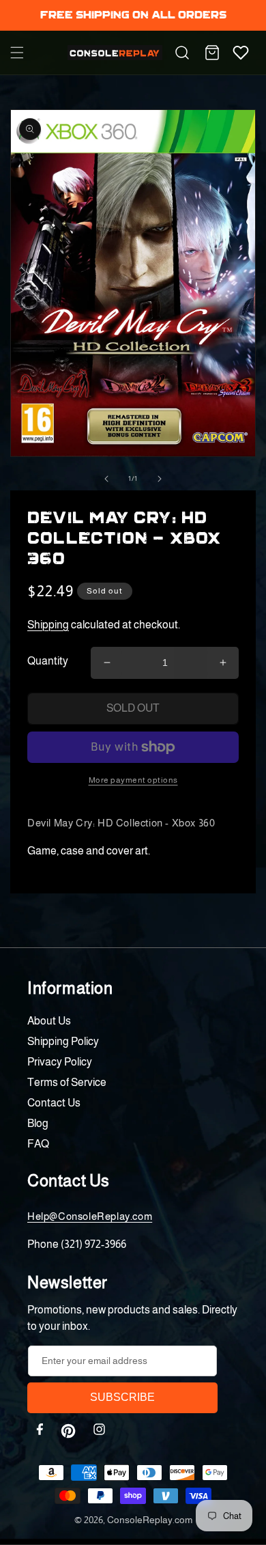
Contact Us (53, 1103)
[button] (17, 53)
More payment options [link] (133, 780)
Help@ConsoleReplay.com (89, 1216)
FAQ (38, 1144)
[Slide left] (106, 478)
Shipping (48, 624)
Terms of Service (66, 1082)
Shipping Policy (63, 1041)
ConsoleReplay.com (149, 1519)
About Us (49, 1021)
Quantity (47, 661)
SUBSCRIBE (122, 1397)
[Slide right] (159, 478)
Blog (37, 1123)
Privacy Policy (59, 1062)
